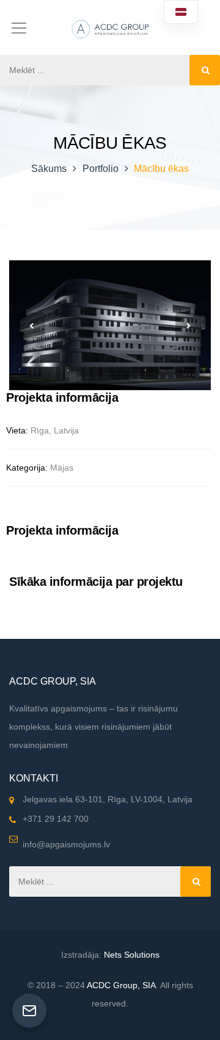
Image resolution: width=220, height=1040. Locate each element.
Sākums (49, 168)
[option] (110, 325)
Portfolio (100, 168)
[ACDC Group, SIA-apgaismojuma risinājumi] (110, 27)
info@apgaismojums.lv (66, 844)
